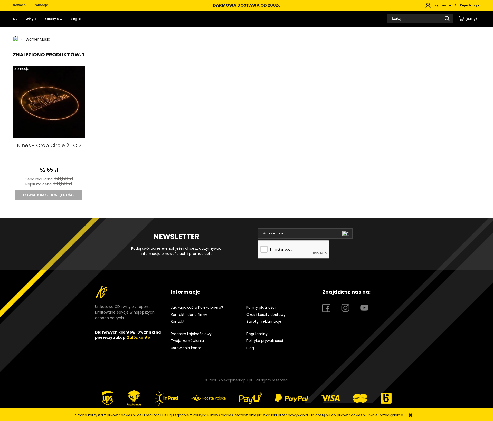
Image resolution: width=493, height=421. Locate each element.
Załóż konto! (139, 337)
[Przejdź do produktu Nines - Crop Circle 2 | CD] (49, 102)
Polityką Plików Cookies (213, 415)
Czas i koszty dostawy (266, 314)
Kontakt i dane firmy (189, 314)
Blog (250, 347)
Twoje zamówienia (187, 340)
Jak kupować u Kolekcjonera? (197, 307)
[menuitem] (17, 19)
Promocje (40, 5)
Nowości (19, 5)
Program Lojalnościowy (191, 333)
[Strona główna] (15, 39)
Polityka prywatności (264, 340)
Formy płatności (261, 307)
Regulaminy (257, 333)
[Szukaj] (447, 18)
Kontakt (178, 321)
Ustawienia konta (186, 347)
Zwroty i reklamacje (263, 321)
